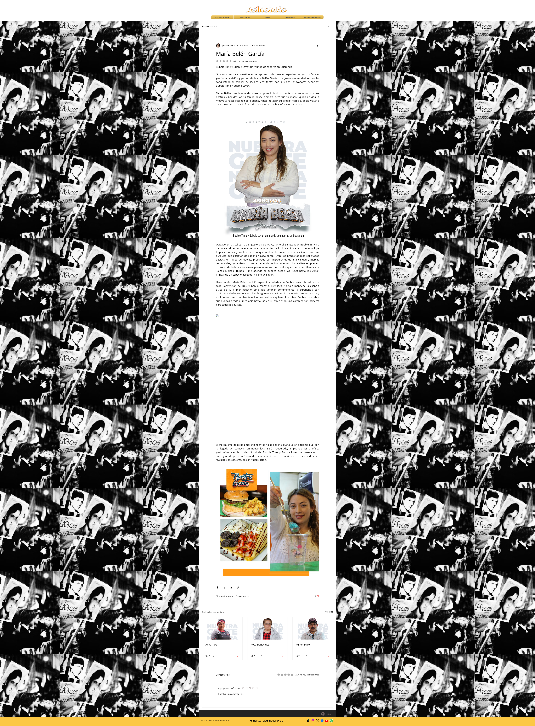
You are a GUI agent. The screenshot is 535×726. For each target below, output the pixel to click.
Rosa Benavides (260, 644)
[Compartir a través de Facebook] (217, 587)
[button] (329, 26)
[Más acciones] (317, 45)
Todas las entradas (209, 26)
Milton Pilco (303, 644)
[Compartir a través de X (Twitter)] (224, 587)
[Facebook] (322, 721)
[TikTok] (308, 721)
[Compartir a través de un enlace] (237, 587)
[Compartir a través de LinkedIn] (231, 587)
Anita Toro (211, 644)
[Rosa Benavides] (267, 628)
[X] (317, 721)
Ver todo (329, 611)
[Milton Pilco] (313, 628)
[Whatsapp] (331, 721)
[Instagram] (313, 721)
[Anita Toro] (222, 628)
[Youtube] (327, 721)
